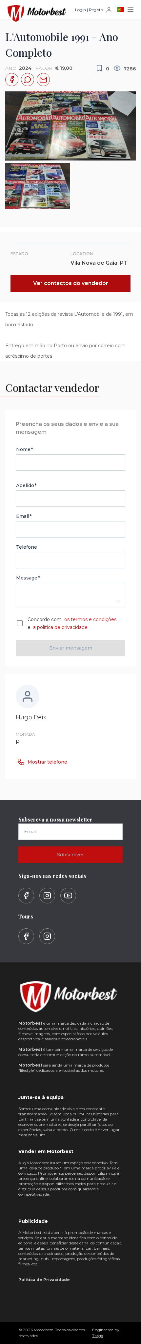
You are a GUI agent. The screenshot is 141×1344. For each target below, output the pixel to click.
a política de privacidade (60, 627)
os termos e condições (89, 619)
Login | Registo (89, 9)
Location (81, 253)
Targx (97, 1335)
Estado (19, 253)
